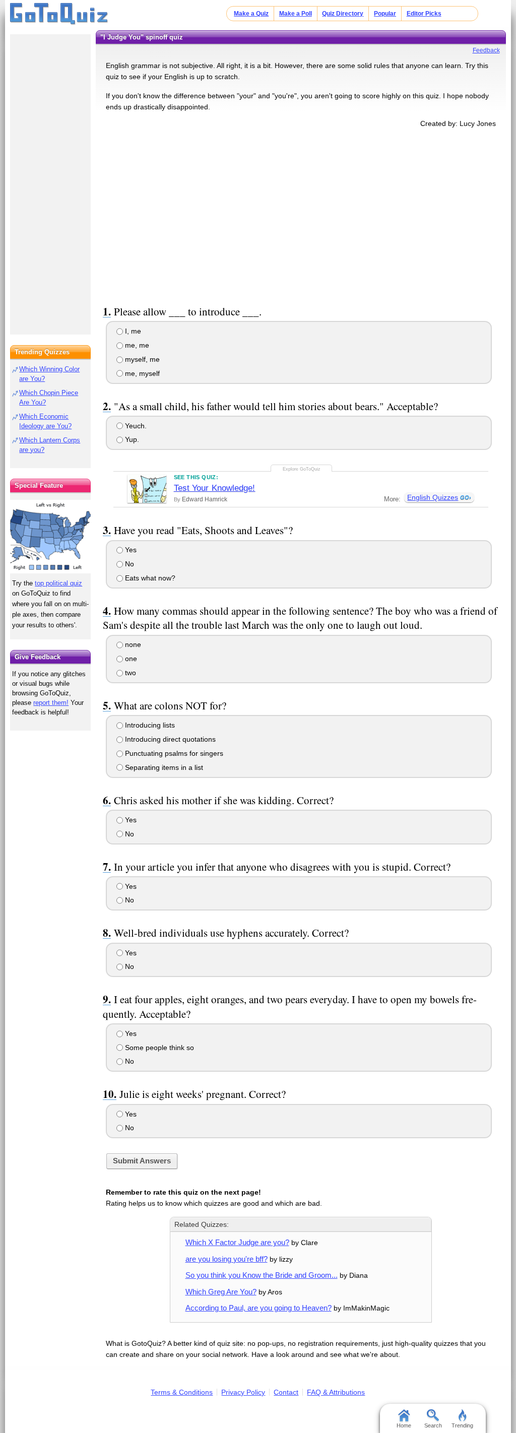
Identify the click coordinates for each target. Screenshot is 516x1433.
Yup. (131, 439)
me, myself (141, 373)
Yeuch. (135, 426)
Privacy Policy (243, 1392)
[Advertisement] (300, 214)
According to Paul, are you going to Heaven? (258, 1308)
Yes (130, 550)
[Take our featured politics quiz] (50, 537)
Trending (462, 1425)
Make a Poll (295, 13)
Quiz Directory (342, 13)
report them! (51, 702)
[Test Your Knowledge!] (146, 489)
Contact (286, 1392)
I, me (132, 331)
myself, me (141, 359)
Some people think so (158, 1048)
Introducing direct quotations (169, 739)
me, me (136, 345)
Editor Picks (424, 13)
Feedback (486, 50)
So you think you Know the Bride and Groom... (261, 1275)
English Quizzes (432, 497)
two (129, 673)
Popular (385, 13)
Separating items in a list (163, 767)
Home (404, 1425)
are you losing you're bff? (226, 1259)
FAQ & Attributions (336, 1392)
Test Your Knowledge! (214, 488)
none (132, 644)
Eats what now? (149, 578)
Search (433, 1425)
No (128, 564)
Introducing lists (149, 725)
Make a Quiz (251, 13)
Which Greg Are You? (220, 1291)
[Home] (59, 14)
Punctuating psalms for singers (173, 753)
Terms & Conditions (182, 1392)
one (130, 659)
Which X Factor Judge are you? (237, 1242)
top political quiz (58, 583)
